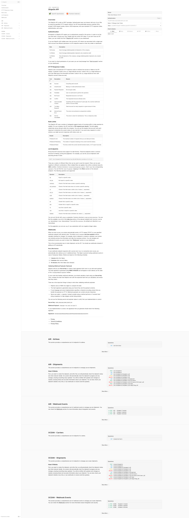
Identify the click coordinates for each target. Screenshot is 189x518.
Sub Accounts (94, 61)
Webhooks (76, 240)
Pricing (53, 319)
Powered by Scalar (5, 516)
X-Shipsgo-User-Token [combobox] (117, 23)
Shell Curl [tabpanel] (111, 34)
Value (109, 25)
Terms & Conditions (56, 321)
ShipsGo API (69, 38)
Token (159, 18)
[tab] (112, 31)
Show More (104, 351)
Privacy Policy (55, 323)
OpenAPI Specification (58, 13)
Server (109, 12)
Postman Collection (74, 13)
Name (109, 23)
